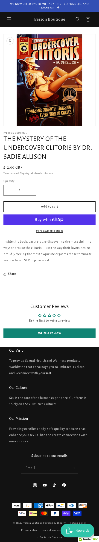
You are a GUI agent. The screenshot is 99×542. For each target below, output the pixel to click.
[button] (9, 19)
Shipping (24, 173)
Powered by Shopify (54, 523)
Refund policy (78, 523)
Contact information (51, 537)
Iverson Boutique (32, 523)
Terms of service (50, 530)
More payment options (49, 230)
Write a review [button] (49, 333)
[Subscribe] (73, 468)
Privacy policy (29, 530)
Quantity (9, 181)
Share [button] (12, 273)
